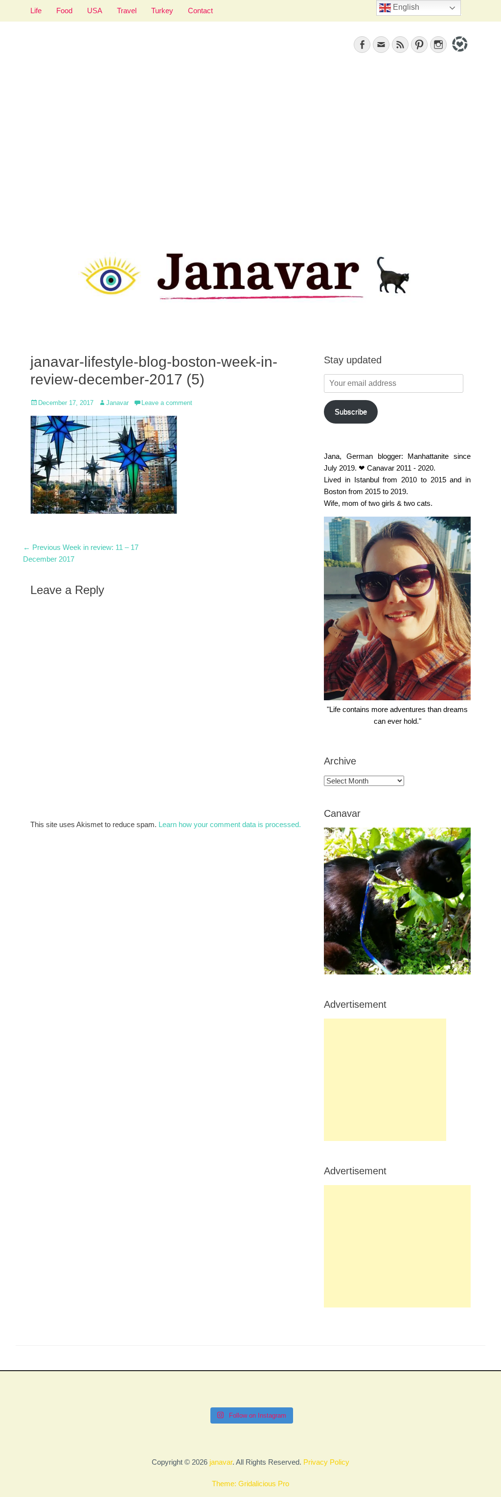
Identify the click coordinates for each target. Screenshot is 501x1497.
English (405, 7)
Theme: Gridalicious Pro (250, 1483)
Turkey (162, 10)
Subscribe (351, 411)
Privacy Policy (326, 1462)
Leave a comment (166, 402)
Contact (200, 10)
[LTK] (459, 53)
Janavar (117, 402)
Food (64, 10)
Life (36, 10)
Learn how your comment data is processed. (230, 824)
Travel (127, 10)
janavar (220, 1462)
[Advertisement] (250, 147)
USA (94, 10)
